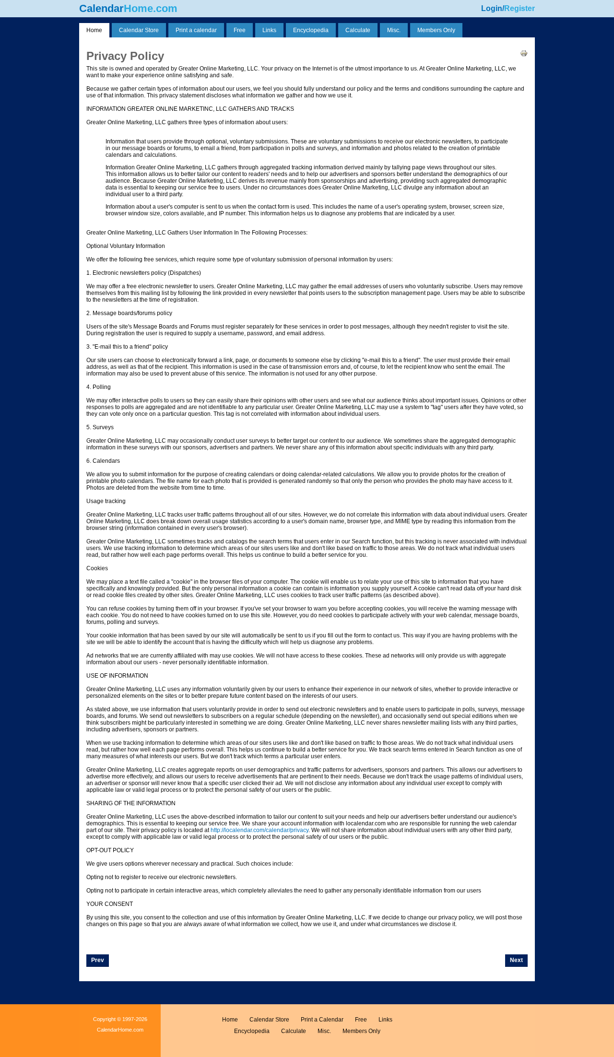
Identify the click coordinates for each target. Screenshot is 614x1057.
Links (385, 1019)
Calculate (293, 1031)
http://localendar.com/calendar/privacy (259, 830)
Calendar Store (269, 1019)
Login (491, 8)
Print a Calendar (322, 1019)
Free (361, 1019)
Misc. (324, 1031)
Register (519, 8)
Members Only (361, 1031)
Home (230, 1019)
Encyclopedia (252, 1031)
